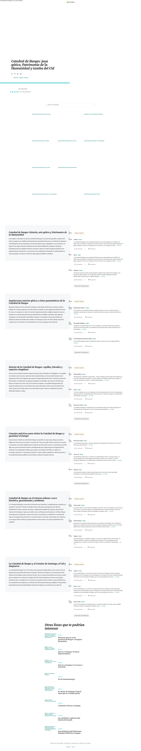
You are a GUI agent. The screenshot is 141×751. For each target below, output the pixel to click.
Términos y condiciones (71, 743)
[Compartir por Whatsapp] (21, 74)
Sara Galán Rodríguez (81, 323)
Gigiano (78, 536)
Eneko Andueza (80, 520)
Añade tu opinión (79, 233)
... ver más (118, 245)
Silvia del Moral (80, 374)
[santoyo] (11, 89)
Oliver (77, 254)
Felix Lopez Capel (80, 405)
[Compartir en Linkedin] (18, 74)
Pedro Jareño (79, 505)
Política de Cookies (85, 743)
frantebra (78, 270)
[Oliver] (14, 89)
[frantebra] (12, 89)
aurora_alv (78, 454)
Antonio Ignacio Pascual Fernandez (85, 338)
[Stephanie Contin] (17, 89)
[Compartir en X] (15, 74)
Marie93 (78, 469)
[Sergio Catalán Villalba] (15, 89)
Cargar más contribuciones (81, 286)
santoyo (78, 239)
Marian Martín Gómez (81, 307)
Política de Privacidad (56, 743)
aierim (77, 389)
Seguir (80, 239)
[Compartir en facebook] (12, 74)
